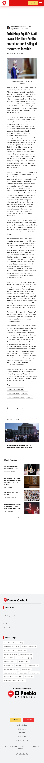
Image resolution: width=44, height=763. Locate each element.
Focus (29, 677)
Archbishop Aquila (13, 393)
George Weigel (29, 646)
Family (24, 673)
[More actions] (36, 28)
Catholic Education (24, 658)
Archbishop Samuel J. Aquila (15, 680)
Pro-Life (9, 658)
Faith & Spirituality (9, 616)
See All (35, 419)
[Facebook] (17, 754)
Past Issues (22, 737)
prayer (30, 397)
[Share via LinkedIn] (18, 408)
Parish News (10, 661)
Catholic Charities (12, 669)
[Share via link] (23, 408)
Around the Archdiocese (15, 389)
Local (8, 401)
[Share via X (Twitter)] (13, 408)
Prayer (22, 650)
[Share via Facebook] (8, 408)
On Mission (7, 624)
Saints (20, 665)
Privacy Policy (22, 740)
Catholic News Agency (13, 677)
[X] (20, 754)
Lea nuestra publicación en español (22, 688)
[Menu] (41, 3)
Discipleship (26, 654)
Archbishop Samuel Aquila (16, 397)
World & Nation (8, 628)
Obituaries (22, 729)
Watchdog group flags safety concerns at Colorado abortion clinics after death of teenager (20, 446)
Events (27, 669)
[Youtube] (27, 754)
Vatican (9, 665)
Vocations (10, 650)
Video (5, 632)
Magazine (24, 661)
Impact (35, 673)
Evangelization (11, 654)
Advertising (22, 725)
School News (10, 673)
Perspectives (7, 620)
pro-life (25, 393)
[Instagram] (24, 754)
